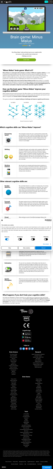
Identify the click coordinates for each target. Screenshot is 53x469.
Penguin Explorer (38, 383)
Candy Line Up (39, 380)
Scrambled (14, 403)
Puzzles (38, 381)
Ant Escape (13, 389)
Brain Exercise (26, 428)
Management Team (22, 461)
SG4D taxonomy (38, 367)
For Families (26, 413)
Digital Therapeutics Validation (38, 354)
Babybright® (26, 422)
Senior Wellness (38, 359)
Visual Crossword (13, 394)
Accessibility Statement (31, 464)
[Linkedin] (32, 348)
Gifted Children (26, 443)
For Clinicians (26, 415)
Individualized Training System (26, 429)
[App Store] (26, 333)
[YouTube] (26, 348)
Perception (13, 372)
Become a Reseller (14, 464)
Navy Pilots (38, 358)
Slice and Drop (39, 401)
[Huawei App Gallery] (26, 340)
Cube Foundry (39, 390)
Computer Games (38, 355)
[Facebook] (20, 348)
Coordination (13, 370)
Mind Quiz (26, 430)
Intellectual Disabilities (13, 365)
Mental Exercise (26, 438)
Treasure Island (13, 390)
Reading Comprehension (26, 442)
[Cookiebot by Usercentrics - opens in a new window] (46, 220)
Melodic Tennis (14, 401)
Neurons (13, 358)
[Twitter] (23, 348)
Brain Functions (13, 367)
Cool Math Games (26, 440)
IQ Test (26, 446)
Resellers (26, 423)
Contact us (21, 464)
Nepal (4, 467)
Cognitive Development (26, 426)
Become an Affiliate (44, 461)
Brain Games (26, 436)
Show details (46, 244)
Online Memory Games (26, 439)
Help (25, 464)
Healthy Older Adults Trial (38, 357)
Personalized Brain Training (26, 435)
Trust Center (39, 464)
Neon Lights (13, 391)
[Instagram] (29, 348)
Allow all (43, 247)
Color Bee (39, 386)
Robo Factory (13, 387)
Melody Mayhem (13, 406)
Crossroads (38, 389)
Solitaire (13, 386)
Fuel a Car (39, 394)
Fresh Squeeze (39, 391)
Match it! (14, 396)
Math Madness (14, 399)
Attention (14, 374)
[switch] (20, 239)
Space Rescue (14, 397)
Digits (39, 384)
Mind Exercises (26, 433)
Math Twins (38, 396)
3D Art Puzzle (14, 409)
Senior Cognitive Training (38, 362)
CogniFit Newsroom (31, 461)
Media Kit (37, 461)
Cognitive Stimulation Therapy (26, 432)
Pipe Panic (14, 383)
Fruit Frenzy (13, 381)
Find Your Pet (14, 404)
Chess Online (13, 379)
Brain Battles (26, 445)
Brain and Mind (13, 355)
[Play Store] (26, 337)
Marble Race (13, 400)
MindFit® (26, 420)
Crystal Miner (13, 384)
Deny (10, 247)
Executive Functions (13, 368)
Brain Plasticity (13, 359)
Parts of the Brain (13, 357)
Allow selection (26, 247)
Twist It (38, 403)
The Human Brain (13, 354)
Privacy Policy (15, 461)
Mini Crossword (13, 380)
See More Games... (39, 409)
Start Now (26, 59)
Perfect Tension (39, 400)
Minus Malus (38, 397)
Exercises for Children (26, 425)
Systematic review (38, 365)
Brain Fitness (13, 361)
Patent (26, 419)
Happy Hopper (39, 379)
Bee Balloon (38, 387)
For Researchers (26, 416)
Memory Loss (13, 364)
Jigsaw (38, 393)
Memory (13, 371)
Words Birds (38, 407)
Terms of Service (8, 461)
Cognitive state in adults (38, 364)
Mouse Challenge (38, 399)
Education (26, 418)
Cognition (14, 362)
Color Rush (13, 407)
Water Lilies (38, 404)
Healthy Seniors (38, 361)
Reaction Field (39, 406)
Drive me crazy (14, 393)
